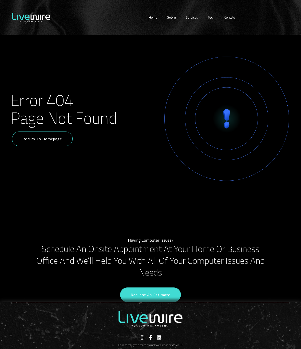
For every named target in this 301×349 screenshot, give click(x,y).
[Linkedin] (159, 337)
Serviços (192, 17)
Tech (211, 17)
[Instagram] (142, 337)
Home (153, 17)
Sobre (171, 17)
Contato (229, 17)
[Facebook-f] (150, 337)
